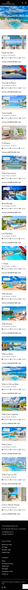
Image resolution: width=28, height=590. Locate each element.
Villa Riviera (7, 324)
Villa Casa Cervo (9, 173)
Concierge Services (7, 563)
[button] (26, 3)
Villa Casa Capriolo (10, 414)
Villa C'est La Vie (9, 474)
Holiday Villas (6, 552)
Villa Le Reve (7, 354)
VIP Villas (4, 547)
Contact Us (5, 574)
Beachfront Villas (7, 544)
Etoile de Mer (7, 52)
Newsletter (5, 568)
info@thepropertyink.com (10, 526)
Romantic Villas (6, 549)
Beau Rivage (7, 203)
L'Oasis (5, 263)
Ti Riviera (6, 143)
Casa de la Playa (9, 82)
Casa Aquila (7, 113)
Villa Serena (7, 293)
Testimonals (5, 566)
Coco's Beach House (11, 504)
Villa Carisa (7, 444)
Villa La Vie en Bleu (10, 384)
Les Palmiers (7, 233)
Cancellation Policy (7, 571)
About (3, 561)
